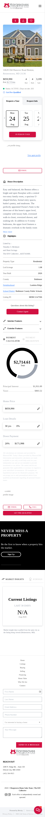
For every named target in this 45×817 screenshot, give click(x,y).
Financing (22, 675)
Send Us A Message (29, 745)
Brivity (20, 810)
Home (22, 660)
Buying (22, 668)
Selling (22, 671)
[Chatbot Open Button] (38, 810)
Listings (22, 664)
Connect (22, 686)
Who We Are (22, 682)
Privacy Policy (7, 814)
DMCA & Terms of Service (25, 814)
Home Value (22, 678)
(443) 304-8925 (8, 773)
